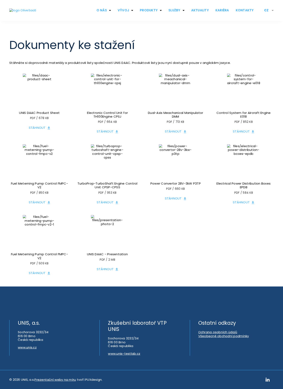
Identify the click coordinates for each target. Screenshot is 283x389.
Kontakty (245, 10)
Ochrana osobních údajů (217, 332)
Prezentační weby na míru (55, 379)
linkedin (268, 379)
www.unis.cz (27, 347)
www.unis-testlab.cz (124, 353)
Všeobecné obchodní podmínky (223, 336)
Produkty (149, 10)
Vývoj (123, 10)
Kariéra (222, 10)
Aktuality (200, 10)
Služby (174, 10)
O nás (102, 10)
